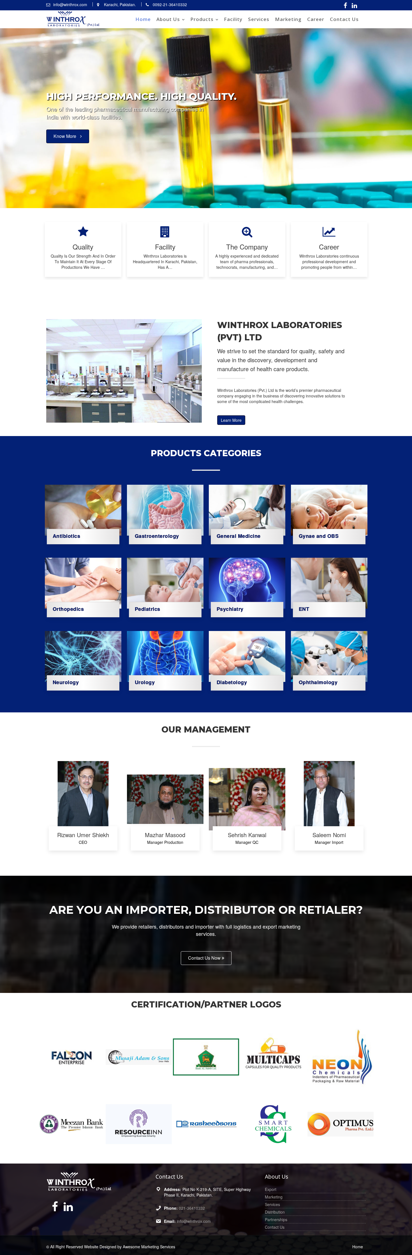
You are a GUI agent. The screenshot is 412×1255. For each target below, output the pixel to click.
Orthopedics (68, 609)
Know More (65, 148)
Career (315, 19)
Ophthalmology (317, 682)
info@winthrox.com (194, 1221)
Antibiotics (66, 535)
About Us (168, 19)
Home (143, 19)
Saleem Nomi (329, 835)
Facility (233, 19)
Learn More (231, 420)
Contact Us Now (205, 958)
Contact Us (344, 19)
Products (202, 19)
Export (270, 1189)
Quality (83, 246)
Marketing (288, 19)
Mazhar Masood (165, 835)
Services (258, 19)
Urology (145, 682)
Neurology (66, 682)
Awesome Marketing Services (149, 1246)
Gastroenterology (157, 535)
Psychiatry (230, 609)
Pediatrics (147, 609)
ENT (303, 609)
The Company (247, 246)
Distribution (275, 1212)
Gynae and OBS (318, 535)
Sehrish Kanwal (247, 835)
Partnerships (276, 1219)
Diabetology (232, 682)
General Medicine (239, 535)
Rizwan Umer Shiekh (83, 835)
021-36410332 (192, 1208)
